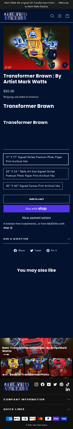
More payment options (36, 217)
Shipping (8, 97)
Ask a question (16, 238)
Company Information (24, 399)
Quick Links (14, 409)
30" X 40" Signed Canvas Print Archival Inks (33, 186)
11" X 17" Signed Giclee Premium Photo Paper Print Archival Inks (34, 159)
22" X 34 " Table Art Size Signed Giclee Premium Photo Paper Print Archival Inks (30, 173)
